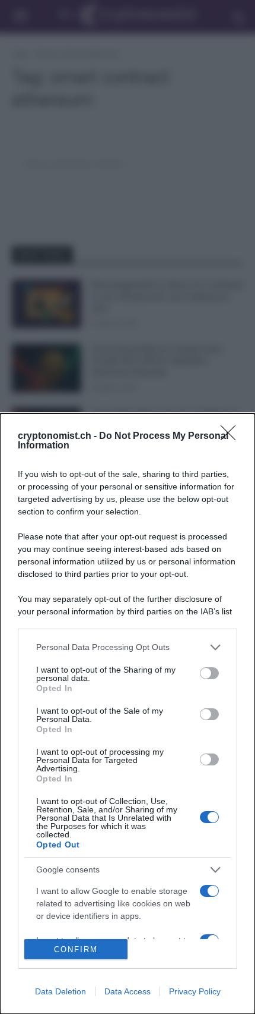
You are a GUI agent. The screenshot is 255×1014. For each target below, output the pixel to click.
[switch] (209, 673)
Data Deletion (60, 991)
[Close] (232, 436)
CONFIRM (76, 949)
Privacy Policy (195, 991)
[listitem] (127, 647)
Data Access (127, 991)
